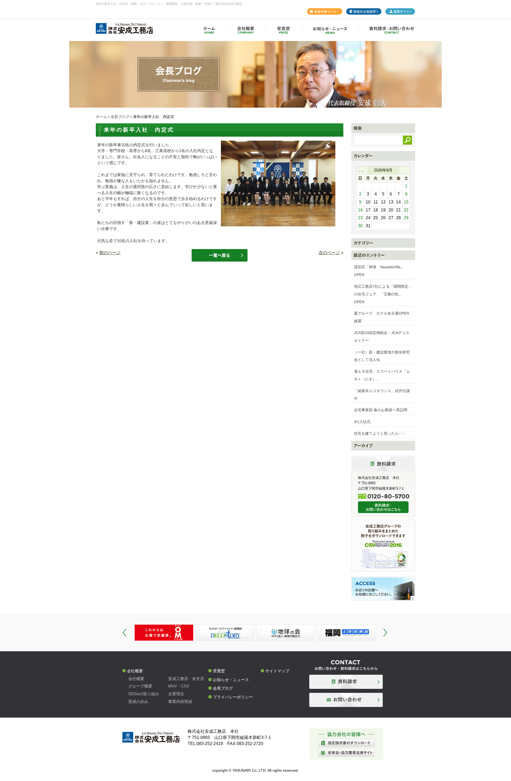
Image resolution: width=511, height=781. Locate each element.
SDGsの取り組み (143, 693)
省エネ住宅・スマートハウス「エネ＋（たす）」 (382, 375)
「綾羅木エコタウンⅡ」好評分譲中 (382, 395)
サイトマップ (277, 671)
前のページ (110, 252)
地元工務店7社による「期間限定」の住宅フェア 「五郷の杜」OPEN (383, 294)
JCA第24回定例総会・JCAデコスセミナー (381, 337)
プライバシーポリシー (233, 697)
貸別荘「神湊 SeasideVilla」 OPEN (381, 271)
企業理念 (176, 693)
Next (385, 632)
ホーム (101, 117)
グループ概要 (140, 686)
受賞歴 (219, 671)
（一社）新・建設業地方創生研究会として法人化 (382, 356)
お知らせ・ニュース (231, 679)
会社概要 (135, 671)
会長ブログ (120, 117)
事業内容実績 (180, 701)
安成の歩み (138, 701)
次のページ (329, 252)
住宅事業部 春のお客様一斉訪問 (380, 410)
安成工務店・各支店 (186, 678)
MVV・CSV (178, 686)
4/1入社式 (362, 422)
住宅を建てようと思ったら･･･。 (381, 433)
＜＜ (361, 171)
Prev (124, 632)
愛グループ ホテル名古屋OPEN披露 (381, 317)
